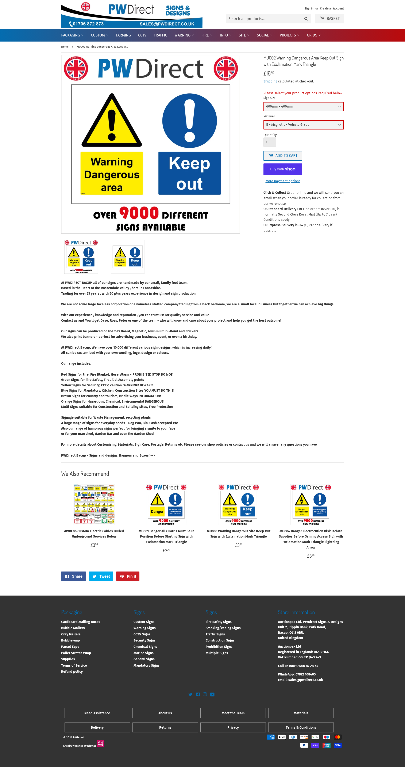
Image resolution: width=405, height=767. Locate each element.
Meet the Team (233, 713)
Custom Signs (144, 622)
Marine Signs (144, 653)
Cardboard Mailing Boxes (80, 622)
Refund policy (72, 672)
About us (165, 713)
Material (269, 116)
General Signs (144, 659)
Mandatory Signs (146, 665)
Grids (312, 35)
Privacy (233, 727)
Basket (333, 18)
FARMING (123, 35)
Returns (165, 727)
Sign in (309, 8)
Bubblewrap (70, 640)
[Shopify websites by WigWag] (100, 745)
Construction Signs (220, 640)
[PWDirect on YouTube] (212, 695)
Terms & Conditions (301, 727)
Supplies (68, 659)
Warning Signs (145, 628)
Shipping (270, 81)
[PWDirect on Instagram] (205, 695)
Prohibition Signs (219, 647)
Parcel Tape (70, 647)
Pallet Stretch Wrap (76, 653)
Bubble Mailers (73, 628)
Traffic (160, 35)
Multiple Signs (217, 653)
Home (65, 46)
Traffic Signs (215, 634)
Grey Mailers (71, 634)
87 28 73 (312, 666)
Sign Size (269, 98)
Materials (301, 713)
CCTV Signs (142, 634)
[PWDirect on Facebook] (198, 695)
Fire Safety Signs (219, 622)
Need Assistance (97, 713)
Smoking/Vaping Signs (223, 628)
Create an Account (332, 8)
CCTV (142, 35)
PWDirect (78, 737)
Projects (288, 35)
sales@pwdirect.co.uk (305, 680)
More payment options (283, 181)
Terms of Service (74, 665)
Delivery (97, 727)
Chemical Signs (145, 647)
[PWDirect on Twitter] (190, 695)
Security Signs (144, 640)
